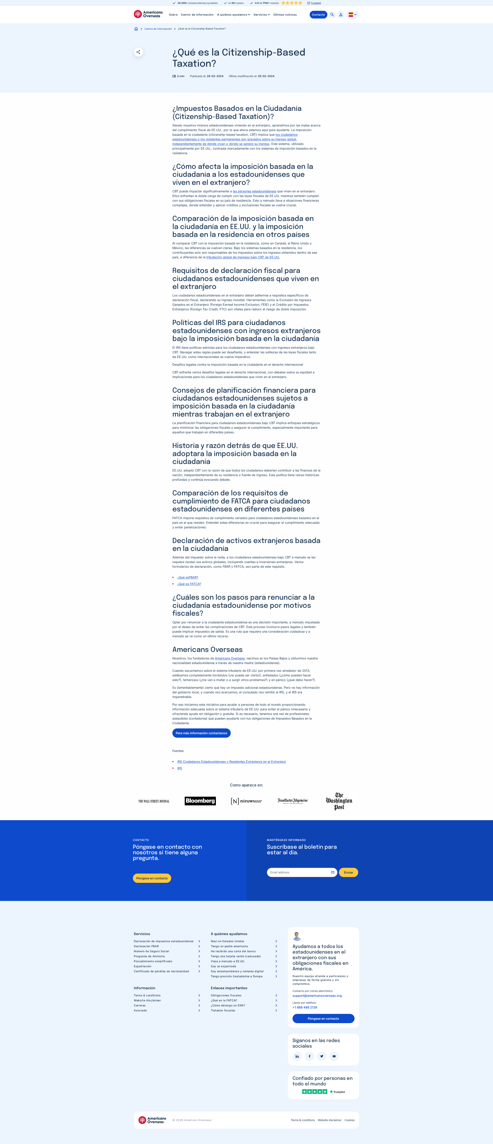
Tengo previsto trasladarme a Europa (236, 976)
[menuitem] (173, 14)
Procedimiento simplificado (153, 961)
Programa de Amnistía (149, 956)
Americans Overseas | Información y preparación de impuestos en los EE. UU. (148, 14)
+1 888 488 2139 (305, 1007)
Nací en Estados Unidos (227, 941)
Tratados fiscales (223, 1010)
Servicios (260, 14)
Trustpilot (316, 3)
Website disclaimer (147, 1000)
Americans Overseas (230, 658)
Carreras (140, 1005)
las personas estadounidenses (254, 191)
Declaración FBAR (146, 946)
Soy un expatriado (223, 966)
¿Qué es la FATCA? (224, 1000)
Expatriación (142, 966)
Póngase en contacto (152, 878)
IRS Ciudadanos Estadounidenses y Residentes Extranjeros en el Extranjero (231, 762)
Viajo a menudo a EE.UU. (228, 961)
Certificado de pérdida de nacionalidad (161, 971)
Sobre (173, 14)
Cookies (350, 1120)
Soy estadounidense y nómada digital (237, 971)
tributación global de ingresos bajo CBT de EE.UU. (243, 257)
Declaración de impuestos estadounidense (164, 941)
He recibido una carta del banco (233, 951)
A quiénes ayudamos (232, 14)
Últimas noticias (285, 14)
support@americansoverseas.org (317, 996)
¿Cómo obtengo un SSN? (228, 1005)
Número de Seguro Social (151, 951)
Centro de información (197, 14)
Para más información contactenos (201, 733)
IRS (179, 768)
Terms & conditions (147, 995)
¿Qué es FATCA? (189, 584)
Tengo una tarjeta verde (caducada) (236, 956)
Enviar (348, 872)
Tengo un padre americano (229, 946)
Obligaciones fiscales (226, 995)
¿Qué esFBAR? (187, 577)
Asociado (140, 1010)
